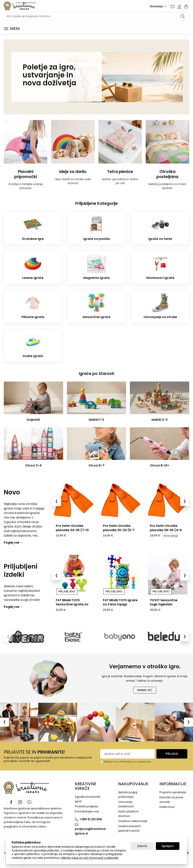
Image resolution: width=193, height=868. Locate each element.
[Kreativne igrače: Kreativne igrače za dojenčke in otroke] (20, 6)
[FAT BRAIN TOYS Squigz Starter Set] (120, 574)
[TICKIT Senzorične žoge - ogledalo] (167, 574)
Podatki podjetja (86, 806)
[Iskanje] (183, 16)
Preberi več (144, 690)
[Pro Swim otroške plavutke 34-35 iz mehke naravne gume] (73, 500)
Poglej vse (11, 542)
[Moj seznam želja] (172, 6)
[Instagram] (20, 802)
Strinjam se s (111, 761)
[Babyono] (119, 636)
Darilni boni (166, 807)
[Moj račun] (179, 6)
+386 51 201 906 (91, 819)
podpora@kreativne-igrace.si (91, 831)
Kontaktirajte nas (87, 811)
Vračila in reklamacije (132, 821)
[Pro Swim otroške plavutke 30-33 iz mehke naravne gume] (120, 500)
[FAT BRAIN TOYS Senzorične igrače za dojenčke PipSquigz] (73, 574)
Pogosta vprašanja (172, 792)
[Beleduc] (166, 636)
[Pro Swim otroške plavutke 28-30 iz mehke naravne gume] (167, 500)
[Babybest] (73, 636)
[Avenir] (27, 636)
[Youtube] (29, 802)
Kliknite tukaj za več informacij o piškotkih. (90, 858)
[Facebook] (11, 802)
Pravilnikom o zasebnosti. (135, 761)
